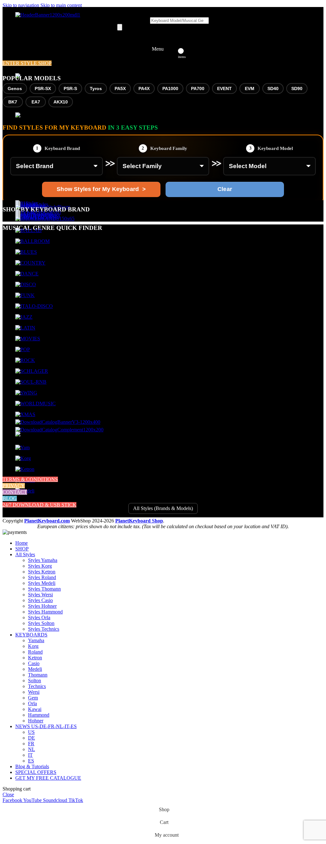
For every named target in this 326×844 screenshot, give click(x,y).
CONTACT (15, 492)
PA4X (144, 88)
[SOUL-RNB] (30, 382)
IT (30, 755)
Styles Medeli (41, 583)
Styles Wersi (40, 594)
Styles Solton (41, 623)
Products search (133, 20)
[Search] (119, 27)
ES (31, 760)
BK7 (12, 101)
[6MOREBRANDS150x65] (44, 218)
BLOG (10, 498)
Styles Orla (39, 617)
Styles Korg (40, 566)
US (31, 732)
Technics (37, 686)
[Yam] (22, 447)
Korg (33, 646)
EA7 (36, 101)
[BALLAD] (28, 230)
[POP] (22, 349)
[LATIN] (25, 327)
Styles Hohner (42, 606)
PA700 (197, 88)
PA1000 (170, 88)
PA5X (120, 88)
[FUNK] (25, 295)
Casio (33, 663)
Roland (35, 652)
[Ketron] (24, 469)
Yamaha (36, 640)
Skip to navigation (21, 5)
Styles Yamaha (42, 560)
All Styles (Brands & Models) (163, 508)
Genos (15, 88)
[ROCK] (25, 360)
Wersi (33, 692)
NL (31, 749)
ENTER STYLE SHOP (27, 63)
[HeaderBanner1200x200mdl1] (47, 15)
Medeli (35, 669)
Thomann (37, 674)
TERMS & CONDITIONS (30, 479)
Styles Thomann (44, 589)
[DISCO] (25, 284)
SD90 (296, 88)
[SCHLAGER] (31, 371)
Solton (34, 680)
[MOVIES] (27, 338)
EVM (249, 88)
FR (31, 743)
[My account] (172, 49)
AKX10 (60, 101)
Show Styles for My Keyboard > (101, 189)
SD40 (273, 88)
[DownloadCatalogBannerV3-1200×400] (57, 422)
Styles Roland (42, 577)
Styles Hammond (45, 611)
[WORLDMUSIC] (35, 403)
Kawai (34, 709)
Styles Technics (43, 629)
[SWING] (26, 392)
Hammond (38, 715)
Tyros (96, 88)
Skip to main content (61, 5)
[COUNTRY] (30, 263)
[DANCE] (27, 273)
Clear (224, 189)
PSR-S (70, 88)
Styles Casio (40, 600)
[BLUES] (26, 252)
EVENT (224, 88)
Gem (33, 697)
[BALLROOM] (32, 241)
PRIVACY (14, 485)
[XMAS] (25, 414)
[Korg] (23, 458)
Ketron (35, 657)
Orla (32, 703)
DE (31, 738)
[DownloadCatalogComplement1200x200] (59, 429)
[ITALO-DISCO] (34, 306)
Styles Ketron (41, 571)
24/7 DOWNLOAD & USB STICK (39, 504)
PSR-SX (43, 88)
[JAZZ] (23, 317)
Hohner (35, 720)
